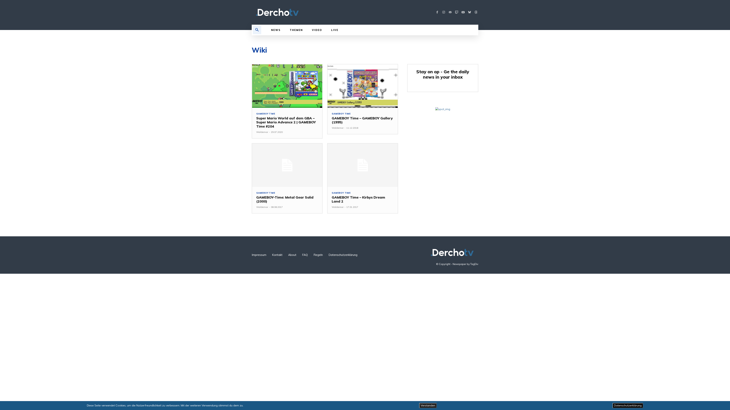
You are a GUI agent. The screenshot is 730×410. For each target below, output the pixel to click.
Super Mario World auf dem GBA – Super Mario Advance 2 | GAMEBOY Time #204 (286, 122)
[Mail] (450, 12)
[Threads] (476, 12)
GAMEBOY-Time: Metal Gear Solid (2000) (284, 199)
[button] (257, 30)
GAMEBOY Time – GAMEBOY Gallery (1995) (362, 120)
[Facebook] (437, 12)
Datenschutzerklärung (628, 405)
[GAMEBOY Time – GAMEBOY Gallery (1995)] (363, 86)
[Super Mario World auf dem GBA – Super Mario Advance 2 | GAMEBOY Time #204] (287, 86)
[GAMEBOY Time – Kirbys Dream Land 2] (363, 165)
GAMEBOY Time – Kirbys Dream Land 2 (358, 199)
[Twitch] (456, 12)
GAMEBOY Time (265, 114)
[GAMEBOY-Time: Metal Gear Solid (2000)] (287, 165)
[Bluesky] (469, 12)
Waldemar (262, 132)
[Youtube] (463, 12)
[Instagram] (443, 12)
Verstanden (428, 405)
